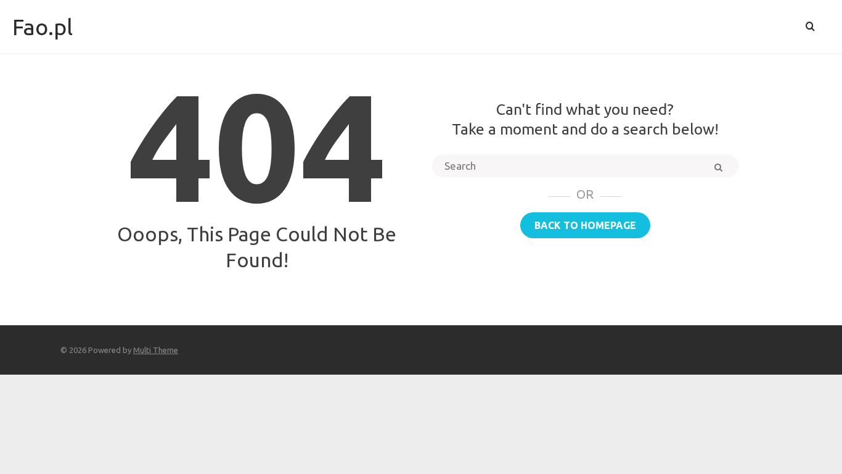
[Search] (810, 27)
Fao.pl (42, 27)
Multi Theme (155, 350)
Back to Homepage (585, 225)
